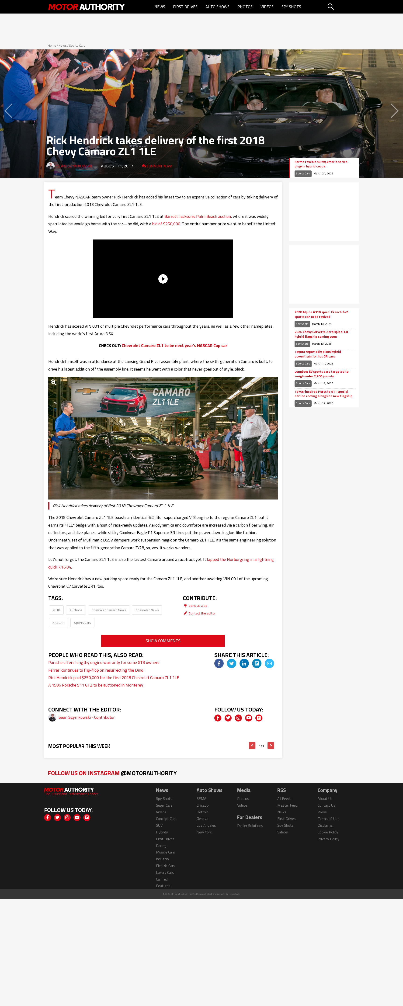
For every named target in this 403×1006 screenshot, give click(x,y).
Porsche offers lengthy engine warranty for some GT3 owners (103, 662)
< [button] (252, 745)
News (159, 6)
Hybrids (162, 832)
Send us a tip (197, 605)
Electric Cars (165, 865)
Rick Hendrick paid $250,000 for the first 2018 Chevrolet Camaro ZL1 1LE (113, 677)
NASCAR (58, 622)
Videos (267, 6)
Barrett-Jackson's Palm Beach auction (197, 216)
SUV (159, 825)
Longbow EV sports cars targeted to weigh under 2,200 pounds (321, 373)
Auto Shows (217, 6)
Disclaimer (326, 825)
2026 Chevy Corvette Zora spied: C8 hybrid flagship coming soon (321, 334)
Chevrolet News (147, 610)
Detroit (202, 811)
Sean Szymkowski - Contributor (87, 717)
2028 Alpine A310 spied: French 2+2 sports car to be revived (321, 314)
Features (163, 885)
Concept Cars (166, 818)
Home (52, 45)
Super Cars (164, 805)
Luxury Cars (165, 872)
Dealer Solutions (250, 825)
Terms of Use (328, 818)
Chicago (203, 805)
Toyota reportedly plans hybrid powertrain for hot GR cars (318, 354)
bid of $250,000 (166, 224)
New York (204, 832)
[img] (219, 663)
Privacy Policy (328, 838)
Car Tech (162, 879)
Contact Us (326, 805)
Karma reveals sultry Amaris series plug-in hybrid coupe (321, 164)
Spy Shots (291, 6)
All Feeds (284, 798)
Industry (162, 858)
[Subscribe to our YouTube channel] (248, 718)
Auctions (75, 610)
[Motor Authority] (86, 7)
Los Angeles (206, 825)
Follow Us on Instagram (112, 772)
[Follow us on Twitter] (228, 718)
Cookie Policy (328, 832)
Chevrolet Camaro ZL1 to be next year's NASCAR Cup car (174, 345)
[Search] (342, 7)
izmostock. (234, 894)
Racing (161, 845)
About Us (325, 798)
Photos (245, 6)
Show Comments (163, 641)
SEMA (201, 798)
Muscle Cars (165, 852)
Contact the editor (201, 613)
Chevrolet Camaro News (109, 610)
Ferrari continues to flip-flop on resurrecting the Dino (95, 670)
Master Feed (287, 805)
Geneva (202, 818)
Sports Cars (77, 45)
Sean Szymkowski (74, 166)
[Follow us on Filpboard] (258, 718)
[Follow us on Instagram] (238, 718)
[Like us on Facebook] (217, 718)
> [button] (271, 745)
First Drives (185, 6)
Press (322, 811)
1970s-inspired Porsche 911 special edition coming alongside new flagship (323, 394)
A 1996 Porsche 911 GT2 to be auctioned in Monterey (95, 685)
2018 (56, 610)
